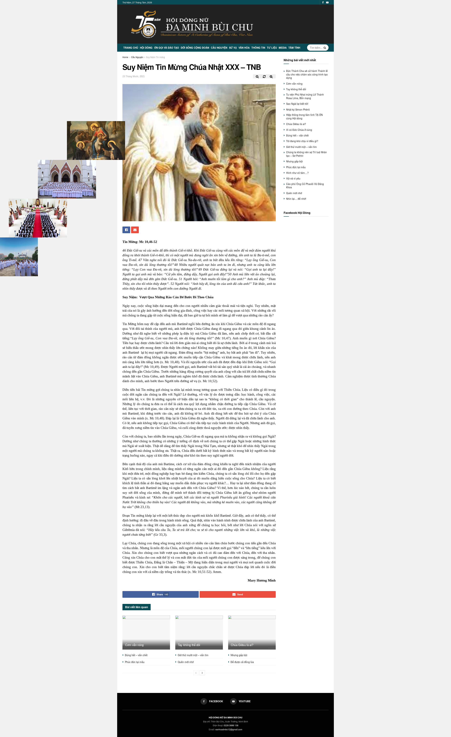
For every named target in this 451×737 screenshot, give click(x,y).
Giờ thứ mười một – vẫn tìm (193, 655)
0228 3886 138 (231, 725)
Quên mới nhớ (186, 662)
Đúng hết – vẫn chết (136, 655)
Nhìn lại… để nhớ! (296, 198)
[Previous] (196, 672)
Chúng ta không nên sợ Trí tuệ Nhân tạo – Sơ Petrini (306, 153)
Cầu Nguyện (219, 47)
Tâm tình (294, 47)
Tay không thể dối (189, 645)
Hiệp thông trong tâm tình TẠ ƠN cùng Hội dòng (304, 116)
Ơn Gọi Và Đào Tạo (166, 47)
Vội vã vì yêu (293, 178)
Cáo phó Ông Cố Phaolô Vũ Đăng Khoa (305, 185)
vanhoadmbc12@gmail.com (228, 729)
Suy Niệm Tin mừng (155, 57)
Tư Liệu (272, 47)
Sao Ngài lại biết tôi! (297, 103)
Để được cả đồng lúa (242, 662)
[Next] (202, 672)
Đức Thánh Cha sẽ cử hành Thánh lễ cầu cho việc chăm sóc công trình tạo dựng (307, 74)
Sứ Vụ (233, 47)
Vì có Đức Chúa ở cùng (299, 130)
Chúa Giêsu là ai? (242, 645)
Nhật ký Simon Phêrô (298, 109)
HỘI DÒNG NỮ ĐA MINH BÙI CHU (225, 717)
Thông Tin (258, 47)
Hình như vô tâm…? (297, 173)
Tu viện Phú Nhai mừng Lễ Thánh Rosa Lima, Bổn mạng (305, 96)
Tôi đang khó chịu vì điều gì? (302, 141)
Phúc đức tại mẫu (134, 662)
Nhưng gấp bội (239, 655)
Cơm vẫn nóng (134, 645)
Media (283, 47)
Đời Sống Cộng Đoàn (195, 47)
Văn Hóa (244, 47)
